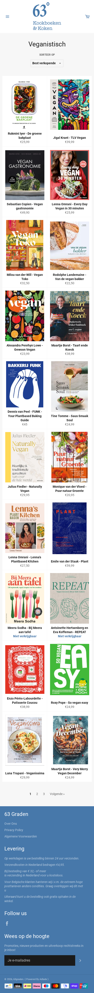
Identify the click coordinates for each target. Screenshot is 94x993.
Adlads (44, 979)
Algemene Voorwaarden (20, 836)
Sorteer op (47, 54)
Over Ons (10, 823)
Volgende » (57, 794)
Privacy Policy (13, 830)
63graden (18, 979)
